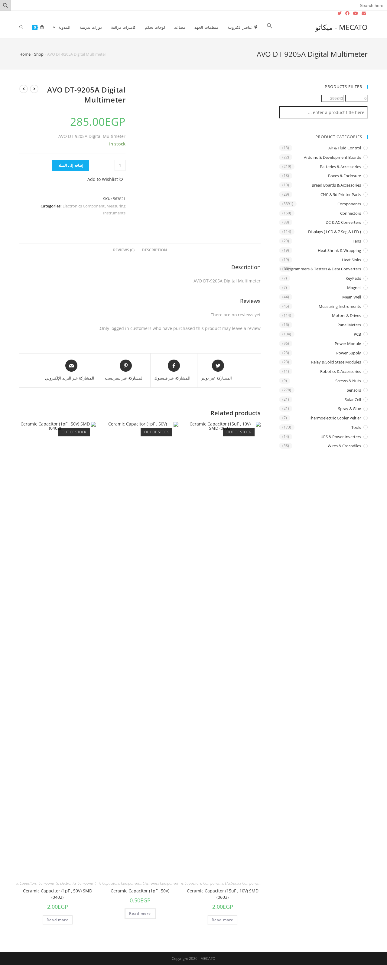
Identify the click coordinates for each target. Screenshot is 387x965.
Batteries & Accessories (340, 166)
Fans (357, 241)
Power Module (348, 343)
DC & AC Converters (343, 222)
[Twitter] (340, 13)
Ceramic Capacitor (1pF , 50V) (140, 891)
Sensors (354, 390)
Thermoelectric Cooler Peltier (335, 418)
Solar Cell (353, 399)
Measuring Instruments (340, 306)
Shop (39, 54)
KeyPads (353, 278)
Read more (223, 919)
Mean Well (351, 297)
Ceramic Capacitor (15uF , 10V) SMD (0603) (223, 894)
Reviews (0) (124, 250)
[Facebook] (347, 13)
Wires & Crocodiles (344, 445)
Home (25, 54)
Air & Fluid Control (344, 148)
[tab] (154, 250)
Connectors (350, 213)
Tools (356, 427)
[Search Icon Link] (269, 27)
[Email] (364, 13)
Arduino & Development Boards (332, 157)
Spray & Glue (349, 408)
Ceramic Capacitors (186, 883)
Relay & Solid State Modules (336, 362)
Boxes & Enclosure (344, 175)
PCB (357, 334)
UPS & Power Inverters (340, 436)
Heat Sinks (351, 259)
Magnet (354, 287)
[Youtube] (355, 13)
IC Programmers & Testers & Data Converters (320, 269)
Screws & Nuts (348, 380)
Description (154, 250)
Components (213, 883)
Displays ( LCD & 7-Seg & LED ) (334, 231)
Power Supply (348, 353)
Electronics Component (84, 206)
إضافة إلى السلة (70, 165)
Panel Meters (349, 325)
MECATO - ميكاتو (341, 27)
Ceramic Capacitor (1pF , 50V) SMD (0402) (57, 894)
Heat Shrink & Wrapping (339, 250)
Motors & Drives (346, 315)
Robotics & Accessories (340, 371)
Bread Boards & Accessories (336, 185)
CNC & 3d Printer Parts (340, 194)
